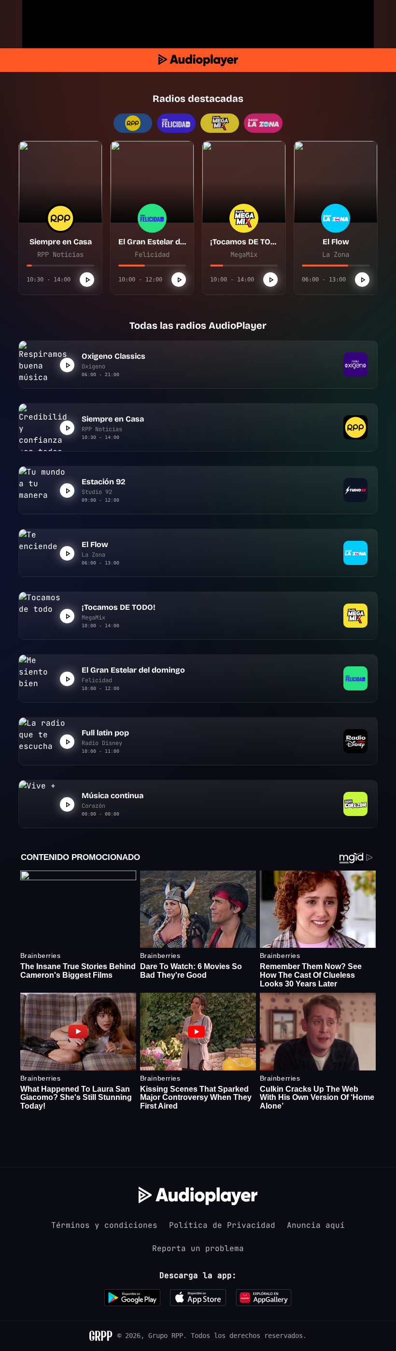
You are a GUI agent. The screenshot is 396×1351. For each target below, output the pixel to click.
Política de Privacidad (222, 1225)
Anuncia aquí (316, 1225)
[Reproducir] (87, 279)
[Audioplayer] (198, 60)
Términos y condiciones (104, 1225)
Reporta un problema (198, 1248)
